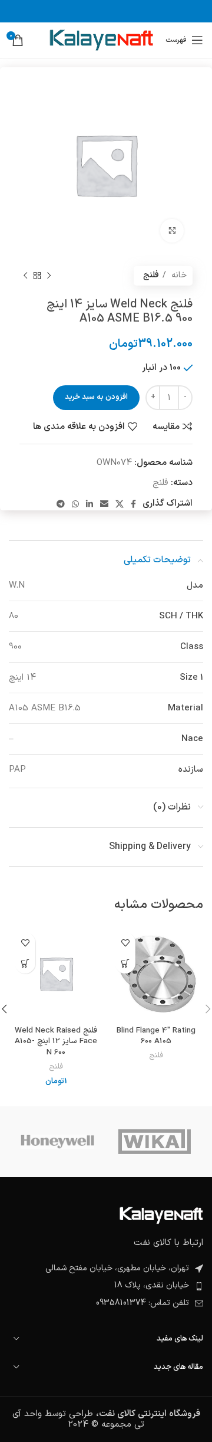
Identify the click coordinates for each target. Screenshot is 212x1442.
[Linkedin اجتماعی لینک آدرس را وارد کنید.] (89, 504)
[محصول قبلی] (49, 275)
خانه (178, 275)
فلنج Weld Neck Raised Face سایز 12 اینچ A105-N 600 (56, 1041)
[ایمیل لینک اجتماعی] (104, 504)
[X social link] (119, 504)
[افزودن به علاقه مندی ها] (125, 942)
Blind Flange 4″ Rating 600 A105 (156, 1036)
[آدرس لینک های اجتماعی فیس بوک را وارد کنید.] (133, 504)
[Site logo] (101, 40)
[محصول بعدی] (25, 275)
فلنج (151, 275)
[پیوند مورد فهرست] (106, 1285)
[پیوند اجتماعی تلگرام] (60, 504)
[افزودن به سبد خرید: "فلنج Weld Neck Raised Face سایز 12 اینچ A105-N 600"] (25, 963)
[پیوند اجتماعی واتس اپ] (75, 504)
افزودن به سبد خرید (96, 397)
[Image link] (161, 1215)
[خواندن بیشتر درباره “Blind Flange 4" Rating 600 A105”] (125, 963)
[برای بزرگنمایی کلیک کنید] (172, 230)
